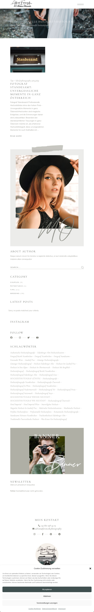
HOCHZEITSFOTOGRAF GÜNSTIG (25, 378)
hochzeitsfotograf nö (47, 389)
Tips (11, 80)
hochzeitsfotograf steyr (44, 393)
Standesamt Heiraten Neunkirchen (23, 415)
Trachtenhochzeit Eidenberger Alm (52, 415)
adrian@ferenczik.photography (48, 528)
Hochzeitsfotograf (17, 371)
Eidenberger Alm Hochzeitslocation (50, 352)
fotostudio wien (16, 360)
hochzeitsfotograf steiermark (21, 393)
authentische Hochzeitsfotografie (22, 352)
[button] (90, 568)
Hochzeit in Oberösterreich (40, 367)
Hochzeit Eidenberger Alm (44, 363)
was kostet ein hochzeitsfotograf (54, 419)
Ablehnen (47, 596)
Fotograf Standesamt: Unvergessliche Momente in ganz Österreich (25, 90)
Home (12, 25)
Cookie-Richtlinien (35, 609)
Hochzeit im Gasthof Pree (66, 363)
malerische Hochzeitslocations (50, 408)
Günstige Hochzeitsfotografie (48, 360)
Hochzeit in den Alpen (18, 367)
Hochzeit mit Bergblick (61, 367)
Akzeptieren (47, 589)
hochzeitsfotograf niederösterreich (23, 389)
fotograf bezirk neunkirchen (21, 356)
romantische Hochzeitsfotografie (66, 411)
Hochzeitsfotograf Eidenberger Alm (23, 374)
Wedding (15, 293)
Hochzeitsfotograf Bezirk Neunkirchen (40, 371)
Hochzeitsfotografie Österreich (48, 382)
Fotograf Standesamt (62, 356)
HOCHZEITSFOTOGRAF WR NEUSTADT (28, 400)
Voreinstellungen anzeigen (47, 603)
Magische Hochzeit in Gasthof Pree (23, 408)
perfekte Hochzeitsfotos (19, 411)
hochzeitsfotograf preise (66, 389)
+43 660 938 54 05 (48, 525)
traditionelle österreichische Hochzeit (24, 419)
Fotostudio (16, 286)
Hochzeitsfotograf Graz (48, 374)
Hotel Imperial (15, 404)
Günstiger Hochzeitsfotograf (20, 363)
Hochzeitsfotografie (50, 378)
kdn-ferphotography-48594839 (27, 80)
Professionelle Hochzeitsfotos (40, 411)
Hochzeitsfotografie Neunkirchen (22, 382)
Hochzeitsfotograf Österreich (59, 400)
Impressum (62, 609)
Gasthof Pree (30, 360)
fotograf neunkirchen (43, 356)
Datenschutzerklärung (49, 609)
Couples (14, 282)
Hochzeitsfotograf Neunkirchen (44, 386)
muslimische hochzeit (72, 408)
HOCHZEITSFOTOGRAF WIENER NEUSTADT (30, 397)
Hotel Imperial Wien (31, 404)
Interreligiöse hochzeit (49, 404)
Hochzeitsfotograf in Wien (20, 386)
